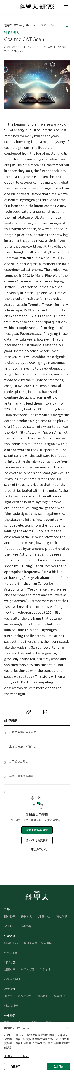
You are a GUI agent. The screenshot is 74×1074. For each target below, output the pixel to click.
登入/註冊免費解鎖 (37, 840)
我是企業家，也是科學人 (39, 943)
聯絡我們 (61, 916)
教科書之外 (25, 996)
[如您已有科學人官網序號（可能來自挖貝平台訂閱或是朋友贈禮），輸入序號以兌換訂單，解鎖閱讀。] (46, 849)
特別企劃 (45, 969)
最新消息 (26, 916)
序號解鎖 (37, 849)
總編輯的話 (11, 943)
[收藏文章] (45, 712)
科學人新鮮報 (12, 979)
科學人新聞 (12, 32)
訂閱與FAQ (44, 916)
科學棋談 (59, 996)
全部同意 (58, 1066)
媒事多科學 (11, 1005)
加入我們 (9, 926)
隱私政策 (26, 926)
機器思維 (43, 996)
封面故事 (9, 969)
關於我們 (9, 916)
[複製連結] (28, 712)
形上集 (8, 996)
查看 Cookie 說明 (16, 1056)
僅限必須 (15, 1066)
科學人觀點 (11, 953)
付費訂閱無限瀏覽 (37, 830)
